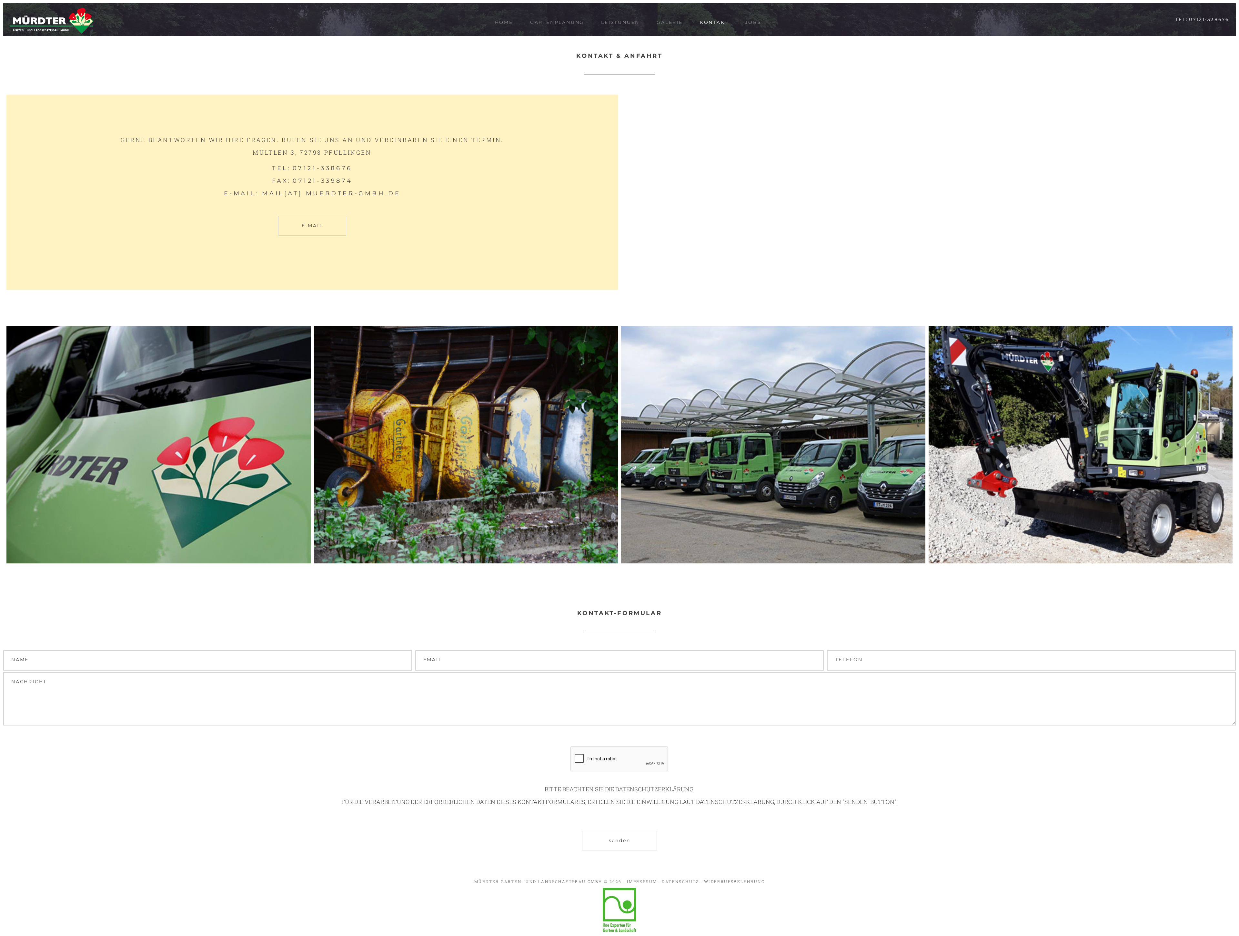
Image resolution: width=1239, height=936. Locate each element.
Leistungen (620, 22)
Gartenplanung (557, 22)
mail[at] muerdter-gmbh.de (331, 193)
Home (504, 22)
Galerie (670, 22)
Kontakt (714, 22)
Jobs (753, 22)
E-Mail (312, 226)
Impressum (642, 881)
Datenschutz (680, 881)
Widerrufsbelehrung (734, 881)
